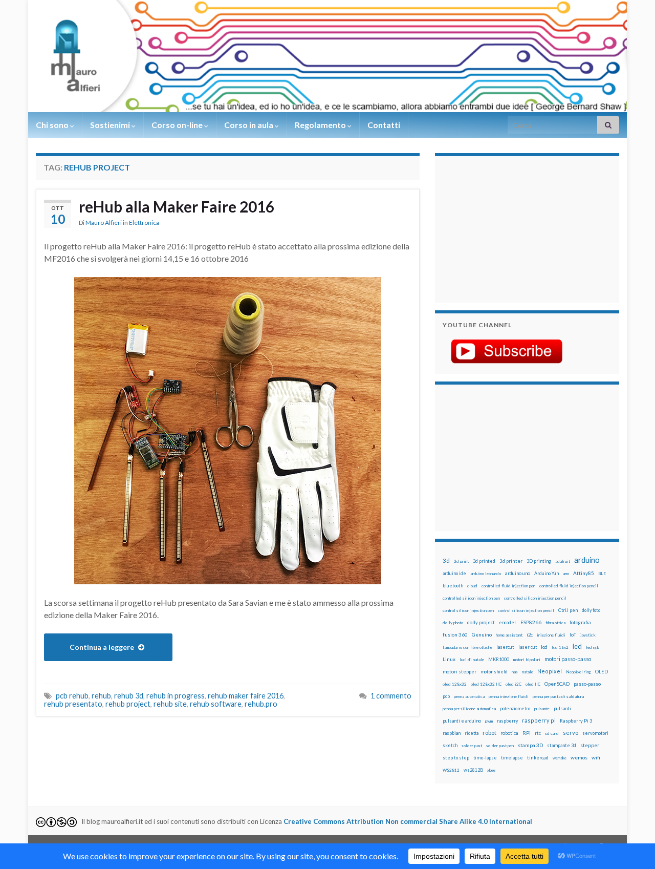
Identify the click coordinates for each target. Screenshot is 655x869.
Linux (449, 659)
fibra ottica (555, 622)
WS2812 (451, 770)
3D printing (539, 561)
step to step (456, 757)
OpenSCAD (557, 684)
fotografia (580, 622)
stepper (589, 745)
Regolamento (321, 125)
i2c (530, 635)
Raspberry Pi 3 (576, 721)
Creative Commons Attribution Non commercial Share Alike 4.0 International (407, 821)
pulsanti (562, 708)
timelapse (512, 757)
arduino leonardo (485, 573)
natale (527, 671)
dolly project (481, 622)
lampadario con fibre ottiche (467, 647)
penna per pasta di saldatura (558, 696)
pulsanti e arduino (462, 721)
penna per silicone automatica (469, 708)
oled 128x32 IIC (486, 684)
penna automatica (469, 696)
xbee (491, 770)
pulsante (542, 708)
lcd (544, 647)
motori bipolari (526, 659)
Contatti (383, 125)
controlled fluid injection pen (508, 585)
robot (489, 732)
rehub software (216, 704)
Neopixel (549, 671)
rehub (101, 695)
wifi (596, 757)
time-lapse (485, 757)
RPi (526, 733)
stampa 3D (530, 745)
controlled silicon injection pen (471, 598)
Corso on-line (177, 125)
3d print (461, 561)
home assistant (509, 635)
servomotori (595, 733)
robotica (509, 733)
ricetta (471, 733)
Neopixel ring (578, 671)
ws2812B (473, 770)
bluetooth (453, 585)
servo (570, 732)
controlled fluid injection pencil (568, 585)
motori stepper (459, 671)
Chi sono (53, 125)
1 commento (390, 695)
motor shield (494, 671)
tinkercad (538, 757)
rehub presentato (73, 704)
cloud (472, 585)
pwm (489, 721)
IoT (573, 635)
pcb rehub (72, 695)
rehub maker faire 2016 (245, 695)
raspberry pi (539, 720)
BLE (602, 573)
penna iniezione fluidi (509, 696)
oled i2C (513, 684)
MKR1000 (498, 659)
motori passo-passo (567, 658)
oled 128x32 (455, 684)
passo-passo (587, 684)
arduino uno (517, 573)
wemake (559, 757)
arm (566, 573)
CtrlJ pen (568, 610)
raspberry (507, 721)
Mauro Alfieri (103, 222)
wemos (579, 757)
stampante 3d (561, 745)
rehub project (127, 704)
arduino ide (454, 573)
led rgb (592, 647)
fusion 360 (455, 634)
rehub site (170, 704)
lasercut (505, 647)
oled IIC (533, 684)
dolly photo (453, 622)
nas (515, 671)
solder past (472, 745)
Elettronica (144, 222)
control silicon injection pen (468, 610)
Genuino (482, 634)
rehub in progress (175, 695)
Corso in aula (249, 125)
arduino (587, 560)
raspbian (452, 733)
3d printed (484, 561)
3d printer (510, 561)
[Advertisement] (507, 228)
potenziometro (515, 708)
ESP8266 (530, 622)
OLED (601, 671)
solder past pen (500, 745)
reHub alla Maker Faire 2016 (176, 206)
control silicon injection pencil (526, 610)
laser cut (527, 647)
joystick (588, 635)
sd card (552, 733)
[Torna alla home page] (327, 56)
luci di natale (472, 659)
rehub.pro (261, 704)
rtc (538, 733)
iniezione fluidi (551, 635)
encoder (507, 622)
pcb (446, 696)
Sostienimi (111, 125)
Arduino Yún (546, 573)
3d (446, 560)
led (577, 646)
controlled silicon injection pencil (535, 598)
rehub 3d (128, 695)
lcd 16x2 (560, 647)
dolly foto (591, 610)
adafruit (562, 561)
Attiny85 (583, 573)
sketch (450, 745)
